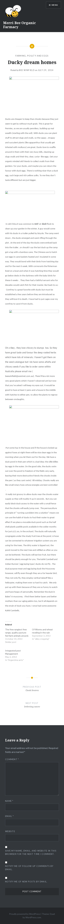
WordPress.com (33, 917)
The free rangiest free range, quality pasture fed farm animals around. (17, 632)
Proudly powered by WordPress (24, 914)
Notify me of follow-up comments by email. (29, 868)
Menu (55, 5)
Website (10, 831)
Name (9, 801)
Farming (20, 55)
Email (9, 816)
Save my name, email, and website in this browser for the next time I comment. (30, 852)
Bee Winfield (27, 70)
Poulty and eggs (38, 55)
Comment (12, 759)
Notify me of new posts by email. (26, 881)
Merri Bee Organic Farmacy (19, 24)
